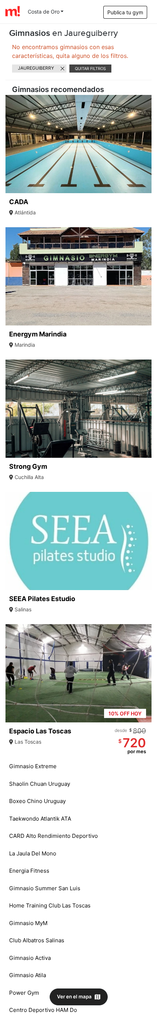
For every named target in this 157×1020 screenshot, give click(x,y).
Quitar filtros (90, 68)
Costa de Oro (44, 11)
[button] (145, 144)
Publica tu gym (125, 12)
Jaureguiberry (36, 68)
